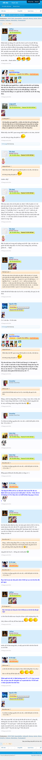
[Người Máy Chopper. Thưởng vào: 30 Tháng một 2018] (15, 40)
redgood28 (12, 104)
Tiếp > (10, 23)
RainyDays (14, 20)
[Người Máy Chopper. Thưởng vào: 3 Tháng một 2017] (3, 115)
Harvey (31, 18)
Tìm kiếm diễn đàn (6, 6)
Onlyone (7, 20)
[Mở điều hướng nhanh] (40, 11)
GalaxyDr (25, 18)
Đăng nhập (30, 1)
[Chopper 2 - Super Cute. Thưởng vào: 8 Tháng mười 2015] (3, 82)
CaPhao (11, 29)
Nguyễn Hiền (13, 304)
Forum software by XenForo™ (8, 755)
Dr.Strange (4, 144)
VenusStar (12, 381)
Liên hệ (34, 752)
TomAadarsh (22, 20)
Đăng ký (37, 1)
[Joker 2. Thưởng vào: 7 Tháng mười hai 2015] (3, 163)
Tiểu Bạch (12, 152)
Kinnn (39, 18)
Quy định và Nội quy (36, 755)
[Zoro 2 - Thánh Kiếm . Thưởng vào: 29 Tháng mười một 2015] (16, 82)
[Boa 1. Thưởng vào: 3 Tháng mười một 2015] (7, 82)
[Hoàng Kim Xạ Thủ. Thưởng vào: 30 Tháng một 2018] (10, 40)
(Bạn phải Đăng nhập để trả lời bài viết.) (32, 741)
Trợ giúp (39, 752)
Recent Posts (16, 6)
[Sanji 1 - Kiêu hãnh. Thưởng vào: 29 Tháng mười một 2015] (20, 82)
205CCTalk (11, 18)
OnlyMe (2, 20)
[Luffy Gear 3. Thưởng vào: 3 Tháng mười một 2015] (12, 82)
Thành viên (15, 3)
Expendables (18, 18)
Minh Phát (12, 433)
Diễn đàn (5, 3)
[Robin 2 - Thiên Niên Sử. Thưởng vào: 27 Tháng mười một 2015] (3, 317)
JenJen (35, 18)
